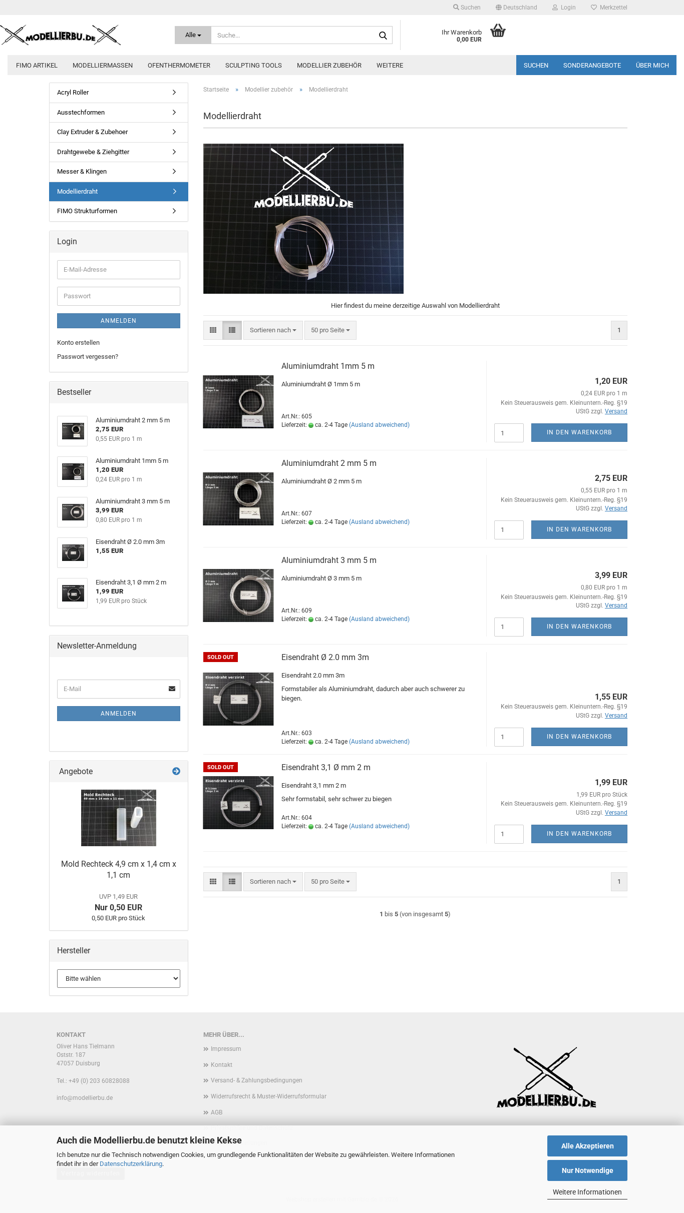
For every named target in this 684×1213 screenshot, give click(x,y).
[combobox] (273, 330)
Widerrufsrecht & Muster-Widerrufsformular (268, 1096)
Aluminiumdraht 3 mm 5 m (329, 560)
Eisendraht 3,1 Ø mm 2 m (326, 767)
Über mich (652, 65)
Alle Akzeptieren (587, 1146)
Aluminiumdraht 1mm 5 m (328, 366)
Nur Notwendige (587, 1170)
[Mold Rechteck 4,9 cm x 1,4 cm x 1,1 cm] (118, 818)
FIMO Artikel (37, 65)
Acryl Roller (73, 92)
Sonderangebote (592, 65)
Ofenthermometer (179, 65)
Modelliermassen (103, 65)
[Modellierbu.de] (80, 35)
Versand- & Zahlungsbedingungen (256, 1080)
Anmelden (119, 320)
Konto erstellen (78, 342)
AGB (216, 1112)
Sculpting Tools (253, 65)
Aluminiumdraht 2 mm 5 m (329, 463)
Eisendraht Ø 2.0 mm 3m (325, 657)
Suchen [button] (470, 7)
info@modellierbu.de (85, 1097)
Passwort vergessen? (87, 356)
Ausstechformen (81, 112)
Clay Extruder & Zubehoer (92, 132)
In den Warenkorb (579, 432)
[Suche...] (383, 36)
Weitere (390, 65)
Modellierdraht (77, 191)
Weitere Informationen (587, 1192)
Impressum (226, 1048)
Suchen (536, 65)
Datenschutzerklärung (131, 1163)
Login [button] (567, 7)
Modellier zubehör (329, 65)
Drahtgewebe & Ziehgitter (93, 152)
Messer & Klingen (82, 171)
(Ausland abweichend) (379, 424)
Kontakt (221, 1064)
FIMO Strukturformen (87, 211)
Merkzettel (612, 7)
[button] (516, 7)
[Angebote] (176, 772)
